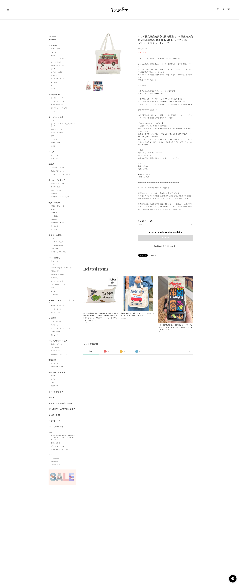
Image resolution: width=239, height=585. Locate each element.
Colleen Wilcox (56, 344)
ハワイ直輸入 (54, 258)
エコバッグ (54, 158)
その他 (53, 146)
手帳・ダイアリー (57, 366)
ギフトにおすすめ (56, 392)
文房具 (53, 209)
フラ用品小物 (55, 331)
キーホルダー (55, 142)
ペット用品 (54, 216)
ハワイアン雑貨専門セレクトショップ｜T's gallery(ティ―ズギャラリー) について (63, 437)
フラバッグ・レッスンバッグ (60, 328)
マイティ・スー (56, 351)
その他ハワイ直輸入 (57, 274)
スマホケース (55, 213)
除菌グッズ (54, 386)
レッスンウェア (56, 62)
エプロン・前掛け (57, 72)
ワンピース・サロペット (59, 59)
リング (53, 111)
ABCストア (55, 271)
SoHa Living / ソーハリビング (61, 301)
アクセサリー (54, 95)
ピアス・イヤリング (57, 101)
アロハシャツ (55, 49)
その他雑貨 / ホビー (57, 223)
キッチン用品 (55, 187)
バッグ (53, 120)
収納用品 (54, 193)
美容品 (51, 164)
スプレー (54, 379)
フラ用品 (52, 318)
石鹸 (52, 382)
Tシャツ (53, 52)
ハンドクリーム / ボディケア (60, 174)
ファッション (54, 45)
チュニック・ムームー (58, 79)
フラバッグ (54, 155)
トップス (54, 82)
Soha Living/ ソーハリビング (61, 268)
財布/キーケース (56, 129)
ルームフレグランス (57, 183)
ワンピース (54, 294)
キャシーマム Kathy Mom (60, 403)
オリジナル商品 (55, 235)
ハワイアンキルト (56, 427)
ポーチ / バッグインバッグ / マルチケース (63, 125)
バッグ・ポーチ (56, 309)
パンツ (53, 89)
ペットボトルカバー (57, 245)
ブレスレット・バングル (59, 108)
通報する (153, 255)
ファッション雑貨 (56, 117)
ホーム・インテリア (57, 180)
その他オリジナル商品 (58, 252)
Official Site (55, 465)
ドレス (53, 55)
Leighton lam (56, 347)
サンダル (54, 69)
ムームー (54, 291)
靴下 (52, 136)
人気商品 (52, 40)
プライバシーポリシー (58, 446)
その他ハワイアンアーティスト (61, 354)
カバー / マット (56, 190)
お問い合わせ (55, 443)
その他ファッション (57, 65)
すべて (91, 351)
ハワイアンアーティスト (59, 341)
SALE (51, 397)
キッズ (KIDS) (55, 415)
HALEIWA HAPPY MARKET (62, 409)
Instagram (55, 458)
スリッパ (54, 229)
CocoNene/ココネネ (58, 284)
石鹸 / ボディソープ (57, 171)
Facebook (54, 461)
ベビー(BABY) (55, 421)
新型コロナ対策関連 (57, 372)
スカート (54, 75)
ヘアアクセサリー (57, 105)
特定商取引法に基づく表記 (60, 449)
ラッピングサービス (145, 221)
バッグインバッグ (57, 242)
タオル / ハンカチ (57, 132)
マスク (53, 376)
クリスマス (54, 363)
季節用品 (52, 360)
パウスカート (55, 248)
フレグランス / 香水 (57, 167)
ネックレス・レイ (57, 98)
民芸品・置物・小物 (57, 206)
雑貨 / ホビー (54, 203)
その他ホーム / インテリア (60, 197)
